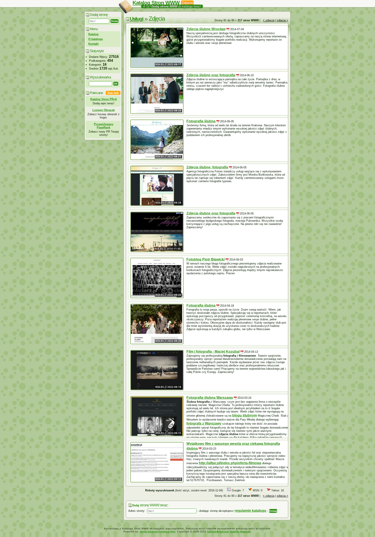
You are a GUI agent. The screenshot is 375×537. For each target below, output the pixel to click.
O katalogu (95, 39)
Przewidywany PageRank (103, 126)
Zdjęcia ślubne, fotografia (207, 167)
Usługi (136, 19)
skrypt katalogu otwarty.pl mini (157, 531)
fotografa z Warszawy (203, 423)
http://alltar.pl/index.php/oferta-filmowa (230, 463)
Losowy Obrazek (103, 110)
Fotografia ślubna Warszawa (209, 397)
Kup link (113, 93)
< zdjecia (268, 20)
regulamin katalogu (250, 510)
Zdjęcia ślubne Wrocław (205, 29)
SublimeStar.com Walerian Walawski (229, 531)
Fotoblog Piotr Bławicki (205, 259)
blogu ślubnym (244, 415)
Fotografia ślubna (200, 121)
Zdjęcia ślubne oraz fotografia (210, 75)
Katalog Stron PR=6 (103, 99)
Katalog (93, 34)
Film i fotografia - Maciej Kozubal (213, 351)
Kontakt (93, 43)
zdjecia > (282, 20)
